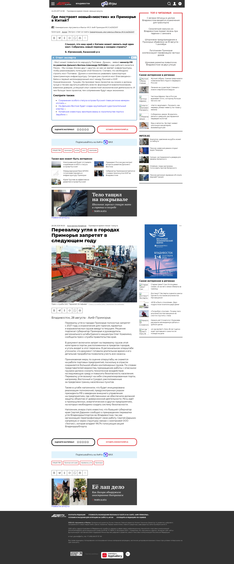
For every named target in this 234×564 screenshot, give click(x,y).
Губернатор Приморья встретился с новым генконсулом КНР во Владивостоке (120, 173)
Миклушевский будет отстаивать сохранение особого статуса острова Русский (77, 164)
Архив (64, 32)
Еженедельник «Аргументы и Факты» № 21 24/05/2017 (112, 32)
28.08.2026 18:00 (58, 226)
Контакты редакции (76, 515)
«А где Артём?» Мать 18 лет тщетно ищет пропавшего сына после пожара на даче (165, 331)
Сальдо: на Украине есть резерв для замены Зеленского (165, 158)
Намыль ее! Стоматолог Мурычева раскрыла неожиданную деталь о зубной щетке (165, 322)
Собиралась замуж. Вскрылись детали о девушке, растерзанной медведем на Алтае (165, 116)
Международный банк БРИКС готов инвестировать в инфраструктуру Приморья (76, 173)
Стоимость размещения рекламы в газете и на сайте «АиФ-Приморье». (118, 515)
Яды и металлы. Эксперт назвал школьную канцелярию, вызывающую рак (164, 125)
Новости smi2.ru (60, 217)
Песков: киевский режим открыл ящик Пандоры (164, 149)
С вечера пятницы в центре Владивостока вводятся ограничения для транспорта (161, 20)
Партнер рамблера (91, 554)
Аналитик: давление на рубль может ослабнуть (165, 140)
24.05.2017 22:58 (58, 11)
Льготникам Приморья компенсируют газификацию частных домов (161, 52)
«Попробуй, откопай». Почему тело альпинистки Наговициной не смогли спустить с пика (166, 313)
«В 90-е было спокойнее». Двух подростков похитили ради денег (165, 303)
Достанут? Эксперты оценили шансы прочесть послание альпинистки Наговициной (166, 295)
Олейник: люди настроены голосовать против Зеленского (163, 167)
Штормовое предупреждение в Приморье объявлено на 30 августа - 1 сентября (160, 42)
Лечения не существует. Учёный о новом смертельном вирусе (165, 88)
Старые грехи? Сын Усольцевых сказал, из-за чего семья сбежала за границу (166, 286)
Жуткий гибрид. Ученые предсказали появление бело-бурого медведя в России (166, 80)
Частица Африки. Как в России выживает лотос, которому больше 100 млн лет (166, 98)
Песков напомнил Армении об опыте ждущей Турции (166, 176)
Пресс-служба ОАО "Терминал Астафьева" (106, 304)
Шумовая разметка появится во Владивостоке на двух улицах (161, 63)
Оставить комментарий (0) (117, 129)
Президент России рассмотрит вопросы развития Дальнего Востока (119, 164)
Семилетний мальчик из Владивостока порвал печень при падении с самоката (161, 31)
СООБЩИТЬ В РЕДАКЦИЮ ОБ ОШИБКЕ (131, 517)
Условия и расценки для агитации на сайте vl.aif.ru (90, 517)
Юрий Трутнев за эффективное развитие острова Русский (76, 181)
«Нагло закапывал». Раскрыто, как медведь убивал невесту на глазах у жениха (166, 107)
